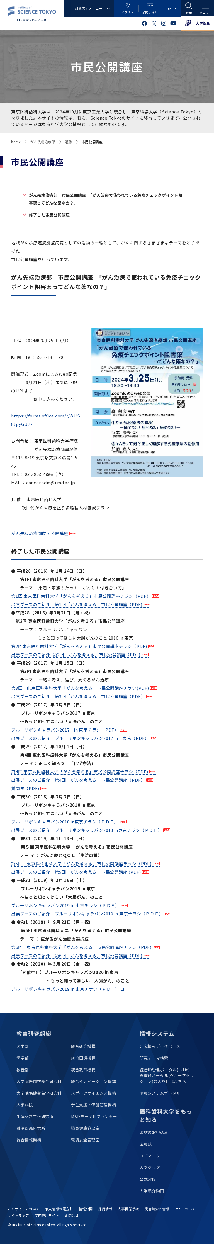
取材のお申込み (154, 1132)
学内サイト (150, 12)
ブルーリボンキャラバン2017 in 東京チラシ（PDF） (65, 730)
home (16, 141)
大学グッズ (150, 1167)
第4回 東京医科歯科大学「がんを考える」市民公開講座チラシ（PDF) (79, 771)
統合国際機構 (83, 1058)
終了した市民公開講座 (49, 215)
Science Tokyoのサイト (115, 118)
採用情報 (105, 1208)
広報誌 (146, 1144)
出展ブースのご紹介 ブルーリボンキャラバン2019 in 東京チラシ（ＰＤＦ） (87, 914)
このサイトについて (23, 1208)
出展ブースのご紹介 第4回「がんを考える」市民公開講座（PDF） (78, 780)
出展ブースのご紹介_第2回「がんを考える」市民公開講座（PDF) (75, 654)
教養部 (22, 1069)
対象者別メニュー (89, 8)
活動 (68, 141)
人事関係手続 (128, 1208)
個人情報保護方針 (59, 1208)
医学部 (22, 1046)
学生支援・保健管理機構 (93, 1104)
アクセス (127, 12)
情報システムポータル (160, 1093)
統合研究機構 (83, 1046)
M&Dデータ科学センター (94, 1116)
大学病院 (24, 1104)
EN (170, 8)
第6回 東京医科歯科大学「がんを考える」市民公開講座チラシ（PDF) (81, 947)
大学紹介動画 (152, 1191)
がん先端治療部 (42, 141)
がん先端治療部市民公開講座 (39, 533)
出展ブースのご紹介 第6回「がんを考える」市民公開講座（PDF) (76, 955)
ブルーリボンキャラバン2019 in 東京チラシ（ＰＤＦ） (65, 905)
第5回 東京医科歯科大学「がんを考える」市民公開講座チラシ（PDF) (81, 863)
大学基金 (203, 23)
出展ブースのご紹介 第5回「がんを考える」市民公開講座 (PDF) (76, 872)
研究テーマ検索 (154, 1058)
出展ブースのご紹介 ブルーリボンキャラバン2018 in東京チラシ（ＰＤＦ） (86, 830)
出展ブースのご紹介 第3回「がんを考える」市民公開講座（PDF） (78, 696)
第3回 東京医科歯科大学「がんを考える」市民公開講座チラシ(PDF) (80, 688)
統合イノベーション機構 (93, 1081)
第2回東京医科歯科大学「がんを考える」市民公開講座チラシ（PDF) (79, 646)
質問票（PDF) (25, 788)
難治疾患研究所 (30, 1128)
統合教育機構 (83, 1069)
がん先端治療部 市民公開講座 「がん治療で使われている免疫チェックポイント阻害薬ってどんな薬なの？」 (106, 199)
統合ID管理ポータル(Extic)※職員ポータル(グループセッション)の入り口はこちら (167, 1075)
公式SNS (148, 1179)
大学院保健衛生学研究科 (39, 1093)
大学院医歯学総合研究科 (39, 1081)
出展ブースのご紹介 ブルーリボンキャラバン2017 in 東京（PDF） (80, 738)
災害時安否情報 (157, 1208)
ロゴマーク (150, 1155)
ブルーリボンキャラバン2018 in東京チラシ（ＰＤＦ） (64, 822)
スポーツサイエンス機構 (93, 1093)
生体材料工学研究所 (34, 1116)
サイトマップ (18, 1215)
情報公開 (86, 1208)
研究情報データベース (160, 1046)
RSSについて (185, 1208)
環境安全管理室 (85, 1140)
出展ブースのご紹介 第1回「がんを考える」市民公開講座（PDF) (76, 604)
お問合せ (72, 1215)
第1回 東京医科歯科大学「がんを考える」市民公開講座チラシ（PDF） (81, 596)
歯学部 (22, 1058)
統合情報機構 (28, 1140)
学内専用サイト (47, 1215)
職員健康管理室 (85, 1128)
